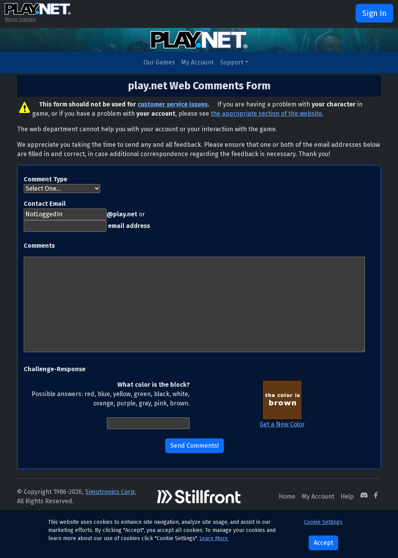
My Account (197, 62)
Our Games (159, 62)
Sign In (374, 13)
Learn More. (214, 538)
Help (347, 496)
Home (287, 496)
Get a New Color (282, 424)
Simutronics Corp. (110, 491)
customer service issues (173, 104)
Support (231, 62)
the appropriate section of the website (266, 113)
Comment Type (45, 179)
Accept (323, 542)
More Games (20, 19)
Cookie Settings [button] (323, 522)
